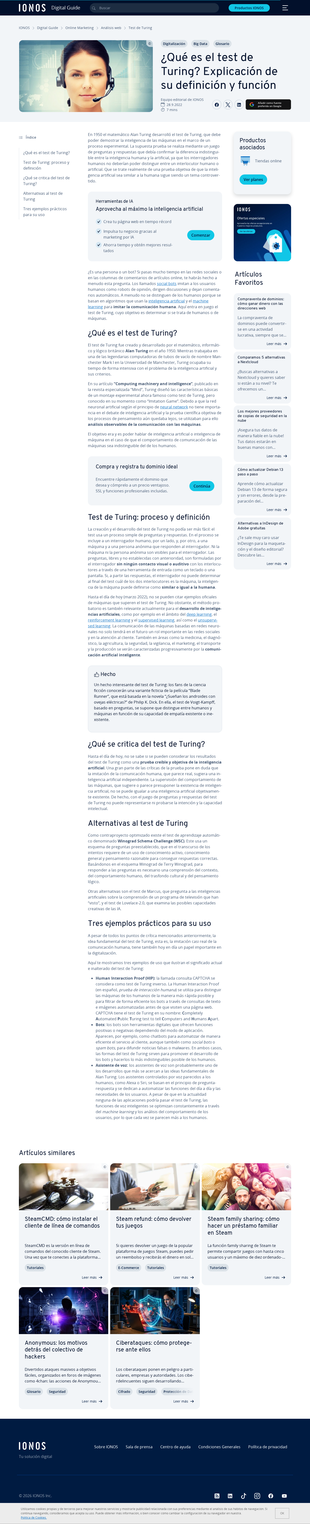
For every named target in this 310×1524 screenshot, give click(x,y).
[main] (155, 630)
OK (282, 1513)
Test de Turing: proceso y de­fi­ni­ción (46, 165)
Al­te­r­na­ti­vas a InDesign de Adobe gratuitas (260, 526)
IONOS (24, 27)
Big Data (200, 43)
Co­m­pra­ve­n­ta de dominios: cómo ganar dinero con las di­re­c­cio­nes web (261, 303)
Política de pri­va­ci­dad (267, 1446)
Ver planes (253, 179)
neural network (174, 407)
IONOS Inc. (42, 1495)
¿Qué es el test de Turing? (46, 152)
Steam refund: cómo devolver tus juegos (153, 1222)
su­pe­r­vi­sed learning (156, 620)
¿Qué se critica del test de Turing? (46, 180)
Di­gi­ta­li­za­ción (174, 43)
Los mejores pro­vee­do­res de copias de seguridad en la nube (262, 416)
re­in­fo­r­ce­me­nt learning (109, 620)
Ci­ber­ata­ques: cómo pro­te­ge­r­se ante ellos (154, 1346)
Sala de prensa (139, 1446)
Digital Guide (47, 27)
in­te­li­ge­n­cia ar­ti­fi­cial (166, 301)
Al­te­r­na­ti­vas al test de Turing (43, 196)
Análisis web (111, 27)
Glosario (222, 43)
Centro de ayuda (175, 1446)
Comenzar (200, 235)
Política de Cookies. (34, 1518)
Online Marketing (79, 27)
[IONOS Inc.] (51, 1446)
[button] (262, 232)
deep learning (199, 614)
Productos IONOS (249, 8)
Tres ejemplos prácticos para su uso (45, 211)
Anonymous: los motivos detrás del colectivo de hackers (56, 1350)
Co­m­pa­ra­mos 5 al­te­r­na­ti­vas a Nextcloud (261, 360)
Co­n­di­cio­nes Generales (219, 1446)
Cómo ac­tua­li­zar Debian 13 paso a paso (260, 472)
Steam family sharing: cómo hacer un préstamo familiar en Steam (243, 1226)
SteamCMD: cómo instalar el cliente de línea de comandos (62, 1222)
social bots (167, 283)
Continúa (202, 486)
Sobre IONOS (106, 1446)
